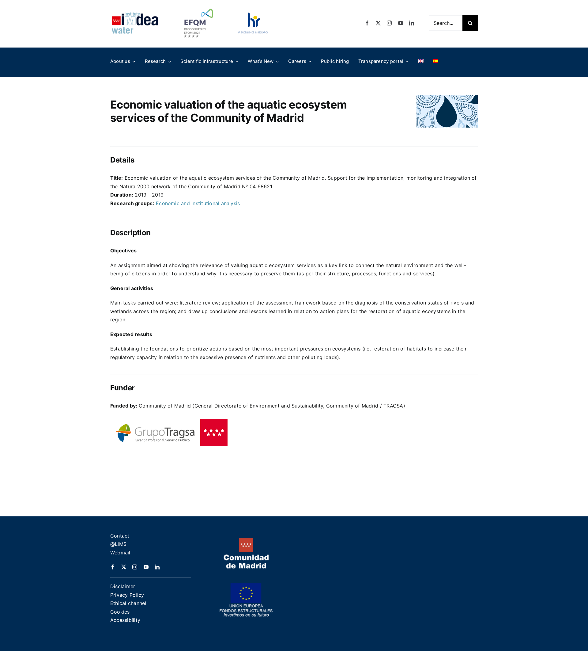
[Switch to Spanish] (435, 61)
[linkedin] (411, 23)
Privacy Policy (127, 595)
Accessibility (125, 620)
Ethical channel (128, 603)
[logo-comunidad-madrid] (246, 540)
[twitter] (378, 23)
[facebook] (367, 23)
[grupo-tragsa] (170, 419)
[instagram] (389, 23)
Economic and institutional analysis (198, 203)
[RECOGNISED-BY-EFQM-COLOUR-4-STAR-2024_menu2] (198, 7)
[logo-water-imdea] (134, 14)
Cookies (120, 612)
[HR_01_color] (253, 15)
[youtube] (400, 23)
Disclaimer (122, 586)
